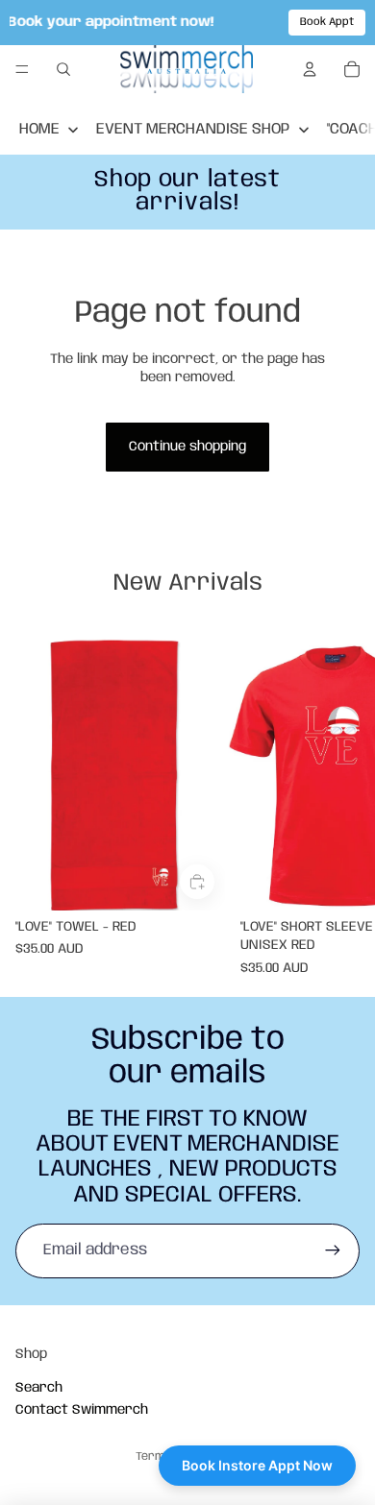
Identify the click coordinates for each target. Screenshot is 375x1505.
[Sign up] (332, 1250)
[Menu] (22, 70)
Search (38, 1388)
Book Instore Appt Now (257, 1465)
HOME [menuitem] (39, 129)
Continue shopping (187, 446)
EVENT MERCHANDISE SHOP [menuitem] (192, 129)
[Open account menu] (309, 69)
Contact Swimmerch (81, 1410)
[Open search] (63, 69)
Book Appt (327, 22)
